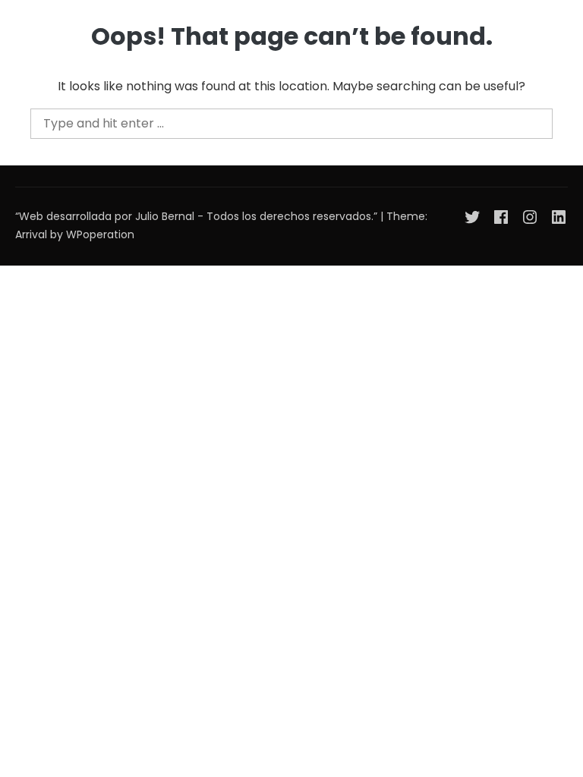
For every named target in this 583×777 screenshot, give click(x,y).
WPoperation (100, 234)
